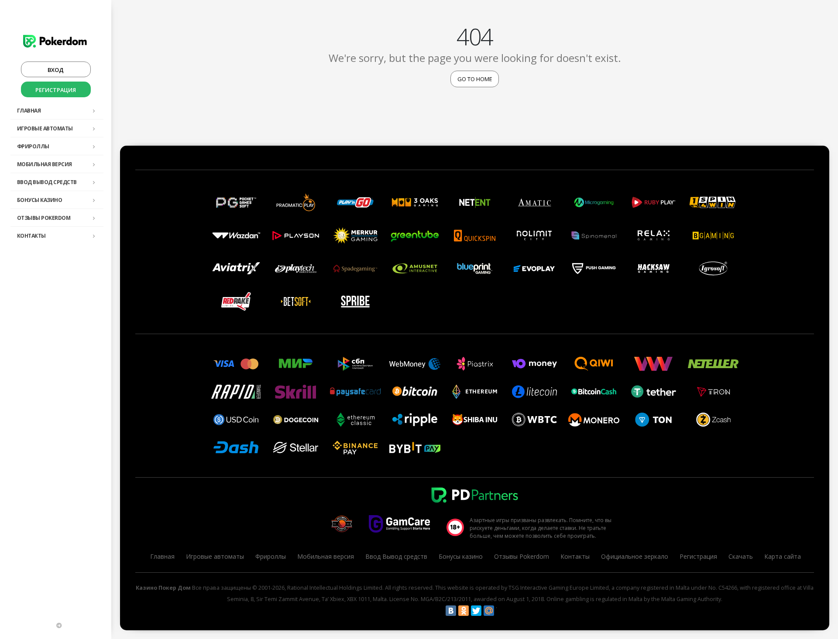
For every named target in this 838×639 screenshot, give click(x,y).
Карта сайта (782, 556)
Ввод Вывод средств (47, 182)
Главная (29, 110)
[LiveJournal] (501, 610)
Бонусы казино (39, 200)
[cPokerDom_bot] (59, 625)
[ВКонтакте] (451, 610)
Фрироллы (33, 146)
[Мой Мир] (489, 610)
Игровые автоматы (45, 128)
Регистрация (55, 90)
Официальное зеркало (634, 556)
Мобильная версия (44, 164)
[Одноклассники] (463, 610)
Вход (56, 70)
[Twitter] (476, 610)
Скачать (740, 556)
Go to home (474, 79)
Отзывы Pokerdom (44, 218)
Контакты (31, 235)
